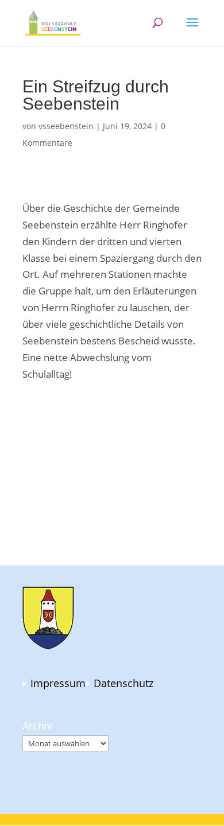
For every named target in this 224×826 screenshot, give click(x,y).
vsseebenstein (66, 126)
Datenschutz (123, 683)
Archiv (37, 725)
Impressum (58, 683)
